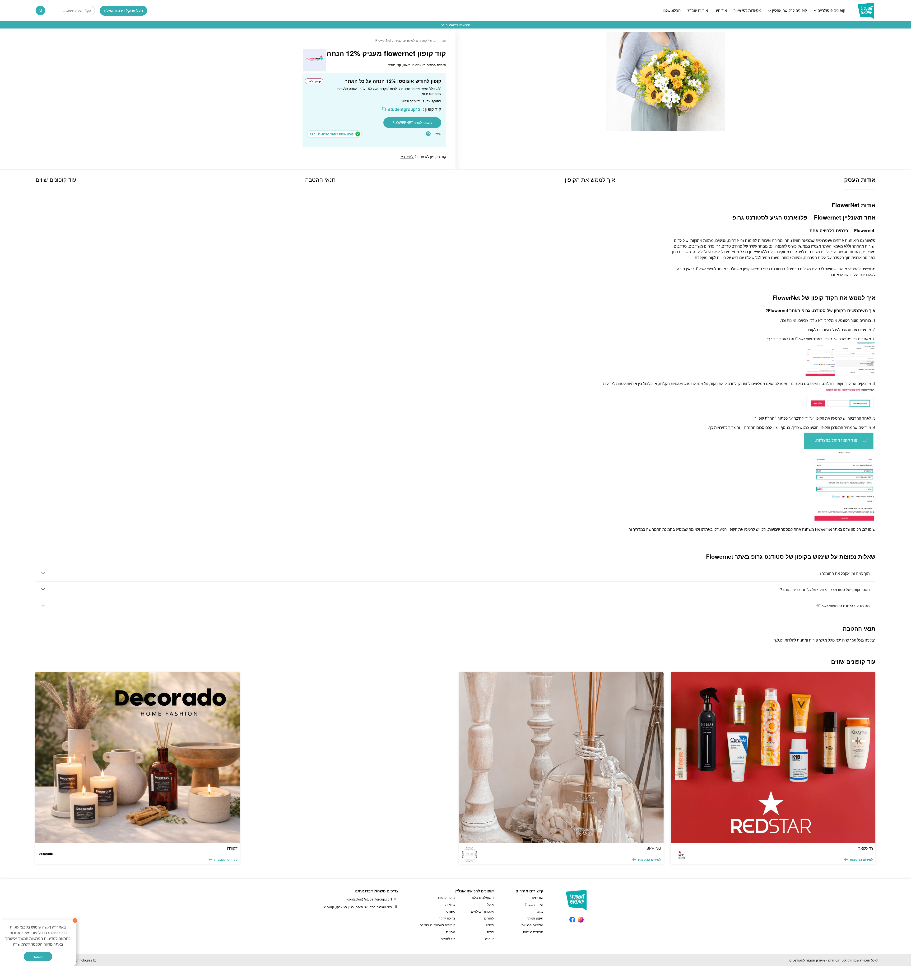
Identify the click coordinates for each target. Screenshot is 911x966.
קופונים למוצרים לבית (411, 40)
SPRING (653, 848)
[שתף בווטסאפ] (428, 133)
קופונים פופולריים (831, 10)
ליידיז (490, 925)
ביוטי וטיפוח (446, 897)
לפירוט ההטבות (861, 859)
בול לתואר (448, 938)
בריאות (450, 904)
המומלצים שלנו (483, 897)
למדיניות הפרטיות (43, 938)
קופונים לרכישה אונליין (789, 10)
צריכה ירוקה (446, 918)
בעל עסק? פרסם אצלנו (123, 10)
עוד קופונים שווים (56, 179)
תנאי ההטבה (320, 179)
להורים (489, 918)
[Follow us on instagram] (581, 919)
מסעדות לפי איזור (747, 10)
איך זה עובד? (697, 10)
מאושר (38, 956)
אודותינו (721, 10)
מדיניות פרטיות (532, 925)
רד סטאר (865, 848)
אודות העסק (859, 179)
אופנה (489, 938)
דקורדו (232, 848)
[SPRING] (561, 757)
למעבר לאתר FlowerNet (412, 122)
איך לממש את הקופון (590, 179)
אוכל (490, 904)
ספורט (450, 911)
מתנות (450, 931)
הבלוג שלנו (672, 10)
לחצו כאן (407, 156)
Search (40, 10)
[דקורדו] (137, 757)
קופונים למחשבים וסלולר (437, 925)
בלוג (540, 911)
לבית (490, 931)
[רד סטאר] (773, 757)
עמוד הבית (438, 40)
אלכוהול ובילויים (482, 911)
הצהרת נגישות (533, 931)
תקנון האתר (535, 918)
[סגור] (75, 920)
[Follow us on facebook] (572, 919)
